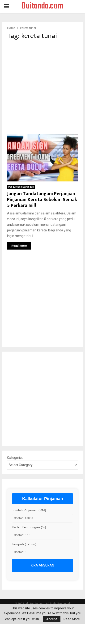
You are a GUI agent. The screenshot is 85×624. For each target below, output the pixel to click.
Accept (51, 619)
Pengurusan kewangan (21, 186)
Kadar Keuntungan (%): (29, 527)
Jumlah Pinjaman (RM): (29, 510)
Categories (15, 458)
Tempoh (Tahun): (24, 544)
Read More (72, 619)
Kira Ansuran (42, 565)
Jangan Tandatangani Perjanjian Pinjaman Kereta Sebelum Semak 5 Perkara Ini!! (42, 199)
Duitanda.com (42, 6)
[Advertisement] (42, 87)
